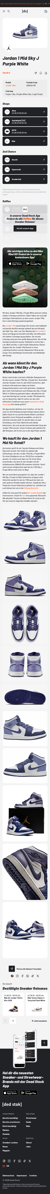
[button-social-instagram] (17, 976)
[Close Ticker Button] (45, 3)
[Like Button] (45, 73)
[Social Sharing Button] (12, 969)
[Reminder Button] (40, 73)
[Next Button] (13, 1021)
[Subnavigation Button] (4, 11)
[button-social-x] (37, 976)
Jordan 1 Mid (11, 326)
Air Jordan (40, 331)
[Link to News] (8, 11)
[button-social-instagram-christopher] (12, 976)
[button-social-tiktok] (32, 976)
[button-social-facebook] (22, 976)
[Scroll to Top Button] (44, 1043)
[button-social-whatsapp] (27, 976)
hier (23, 495)
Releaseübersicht (31, 488)
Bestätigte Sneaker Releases (25, 988)
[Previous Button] (6, 1021)
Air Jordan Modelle (35, 493)
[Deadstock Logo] (25, 11)
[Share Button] (35, 73)
